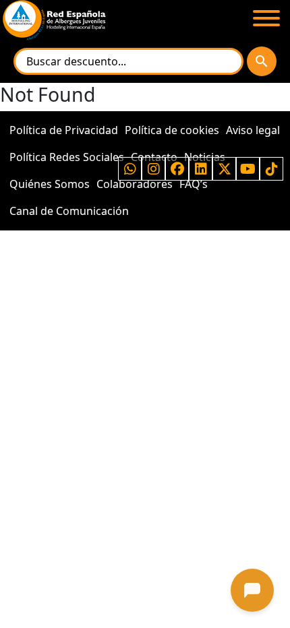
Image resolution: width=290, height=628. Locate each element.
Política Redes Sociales (66, 157)
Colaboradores (134, 184)
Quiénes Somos (49, 184)
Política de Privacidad (63, 130)
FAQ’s (193, 184)
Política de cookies (172, 130)
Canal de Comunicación (69, 210)
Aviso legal (253, 130)
